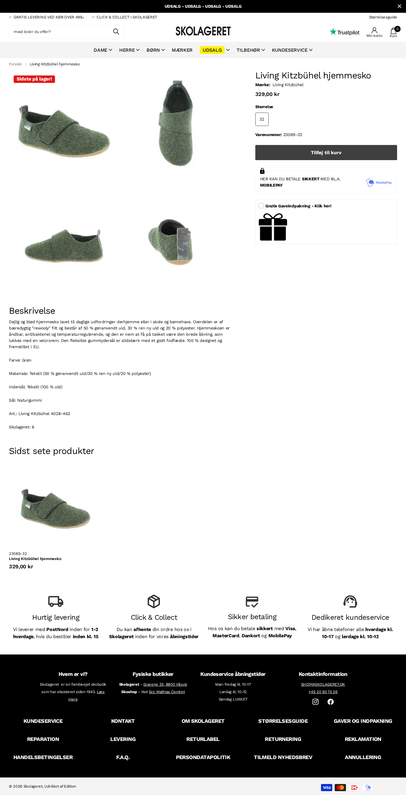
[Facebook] (331, 702)
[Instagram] (315, 702)
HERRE (127, 50)
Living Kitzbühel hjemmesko (35, 558)
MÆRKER (182, 50)
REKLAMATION (363, 739)
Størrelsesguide (383, 17)
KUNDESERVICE (43, 721)
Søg (116, 31)
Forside (15, 64)
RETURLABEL (203, 739)
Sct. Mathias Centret (167, 692)
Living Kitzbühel (288, 84)
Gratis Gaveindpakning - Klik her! (298, 206)
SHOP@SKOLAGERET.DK (323, 684)
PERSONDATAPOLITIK (203, 757)
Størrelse (264, 106)
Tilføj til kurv (326, 152)
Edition (70, 786)
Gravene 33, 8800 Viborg (165, 684)
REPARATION (43, 739)
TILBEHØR (248, 50)
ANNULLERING (363, 757)
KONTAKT (123, 721)
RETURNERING (283, 739)
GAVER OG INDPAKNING (363, 721)
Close (399, 6)
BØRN (153, 50)
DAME (100, 50)
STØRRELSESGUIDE (283, 721)
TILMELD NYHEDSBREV (283, 757)
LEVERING (123, 739)
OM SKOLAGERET (203, 721)
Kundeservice (290, 50)
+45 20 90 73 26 (323, 692)
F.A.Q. (123, 757)
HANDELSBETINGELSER (43, 757)
